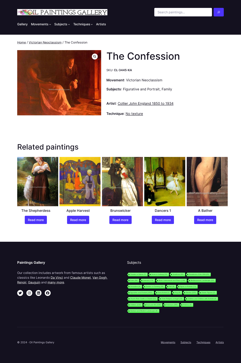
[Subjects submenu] (69, 24)
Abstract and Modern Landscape (144, 311)
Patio (134, 280)
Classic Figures (208, 292)
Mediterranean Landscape (202, 280)
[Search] (219, 12)
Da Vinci (57, 278)
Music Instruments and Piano (172, 280)
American (172, 305)
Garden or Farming (154, 286)
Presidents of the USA (199, 274)
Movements (168, 342)
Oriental (148, 280)
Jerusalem (135, 286)
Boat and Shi (153, 305)
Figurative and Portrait (141, 89)
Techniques (203, 342)
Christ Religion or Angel (171, 299)
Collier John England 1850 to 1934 (145, 103)
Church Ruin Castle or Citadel (143, 299)
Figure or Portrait (188, 286)
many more (56, 282)
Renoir (21, 282)
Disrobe (191, 292)
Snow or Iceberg (159, 274)
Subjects (186, 342)
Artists (220, 342)
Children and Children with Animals (202, 299)
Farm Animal (163, 292)
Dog (177, 292)
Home (21, 42)
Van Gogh (99, 278)
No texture (134, 114)
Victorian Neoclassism (45, 42)
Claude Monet (80, 278)
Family (167, 89)
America (187, 305)
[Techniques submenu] (92, 24)
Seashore (178, 274)
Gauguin (34, 282)
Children (135, 305)
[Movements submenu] (50, 24)
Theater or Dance (138, 274)
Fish (171, 286)
